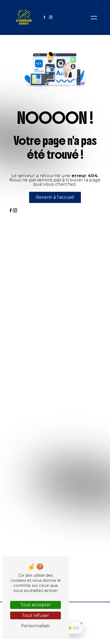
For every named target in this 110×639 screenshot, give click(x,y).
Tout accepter (35, 604)
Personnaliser (35, 625)
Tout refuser (35, 615)
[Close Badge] (81, 623)
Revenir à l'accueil (55, 197)
